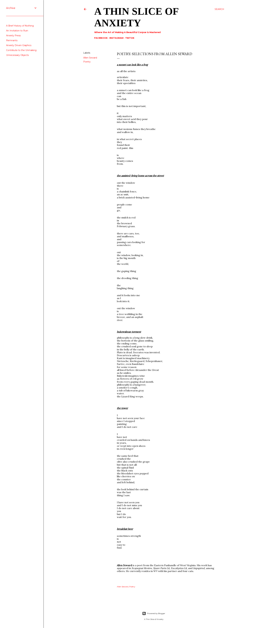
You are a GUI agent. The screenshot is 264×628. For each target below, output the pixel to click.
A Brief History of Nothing (20, 25)
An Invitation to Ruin (17, 30)
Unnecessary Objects (17, 55)
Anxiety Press (13, 35)
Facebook (101, 38)
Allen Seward (90, 57)
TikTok (129, 38)
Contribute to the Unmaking (21, 50)
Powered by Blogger (156, 613)
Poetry (87, 61)
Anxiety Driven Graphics (18, 45)
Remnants (11, 40)
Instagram (116, 38)
